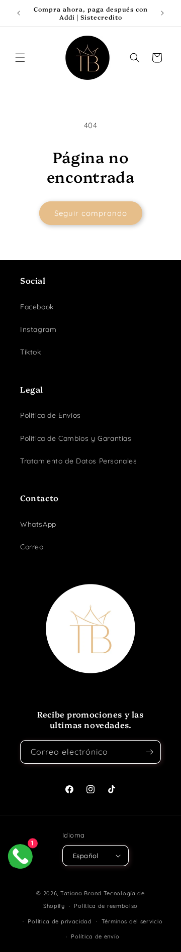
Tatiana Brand (81, 893)
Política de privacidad (60, 921)
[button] (20, 58)
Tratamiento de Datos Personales (78, 460)
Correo (32, 546)
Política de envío (95, 936)
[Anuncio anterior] (19, 13)
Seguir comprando (90, 213)
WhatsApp (38, 524)
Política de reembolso (106, 905)
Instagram (38, 329)
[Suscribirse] (149, 752)
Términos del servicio (132, 921)
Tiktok (30, 351)
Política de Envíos (50, 415)
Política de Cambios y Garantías (76, 438)
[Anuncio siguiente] (162, 13)
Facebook (37, 306)
